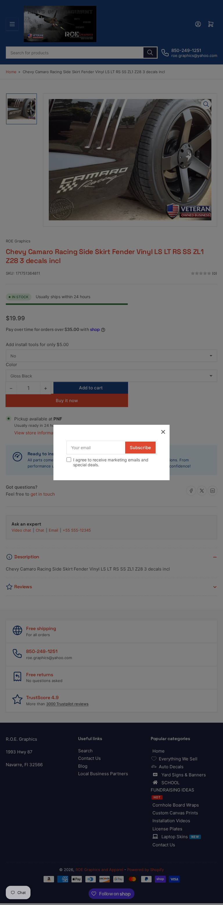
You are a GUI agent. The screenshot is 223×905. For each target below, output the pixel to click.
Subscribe (140, 447)
